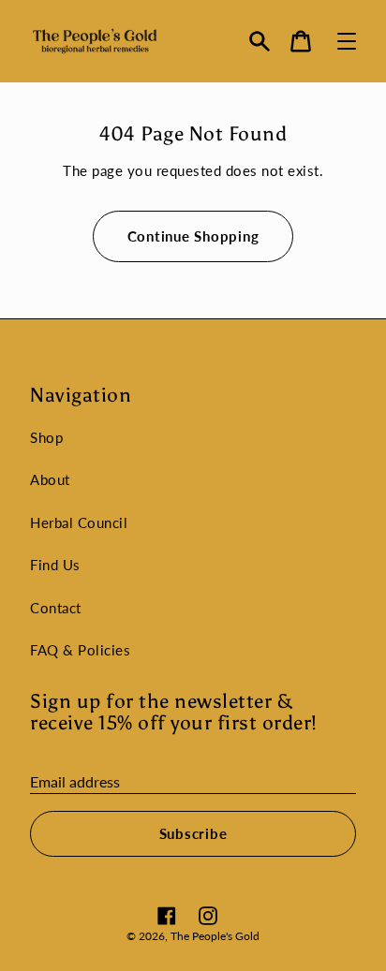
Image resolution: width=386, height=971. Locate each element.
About (50, 479)
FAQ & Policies (80, 649)
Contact (56, 607)
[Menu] (346, 41)
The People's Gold (215, 936)
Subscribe (193, 833)
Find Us (55, 564)
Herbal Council (78, 522)
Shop (46, 437)
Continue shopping (193, 236)
